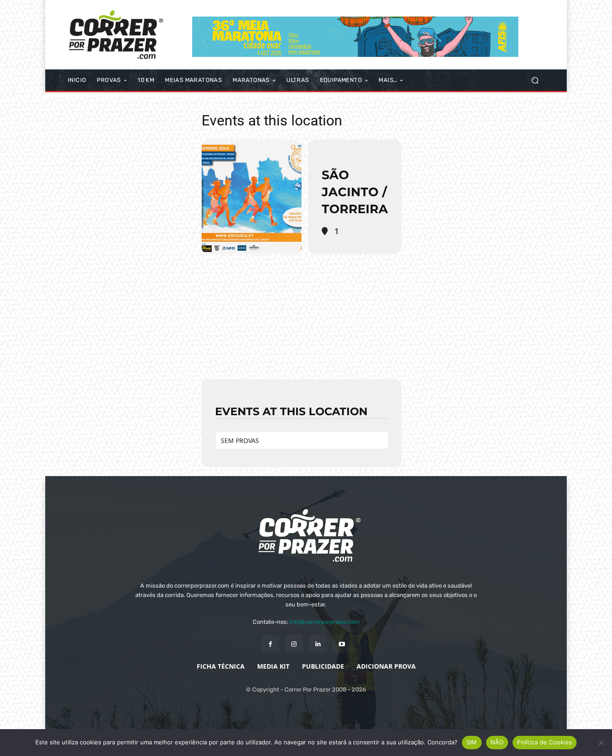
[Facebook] (270, 644)
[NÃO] (600, 742)
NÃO (497, 742)
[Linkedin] (318, 644)
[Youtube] (341, 644)
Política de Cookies (544, 742)
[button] (534, 80)
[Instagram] (294, 644)
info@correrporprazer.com (324, 622)
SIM (471, 742)
